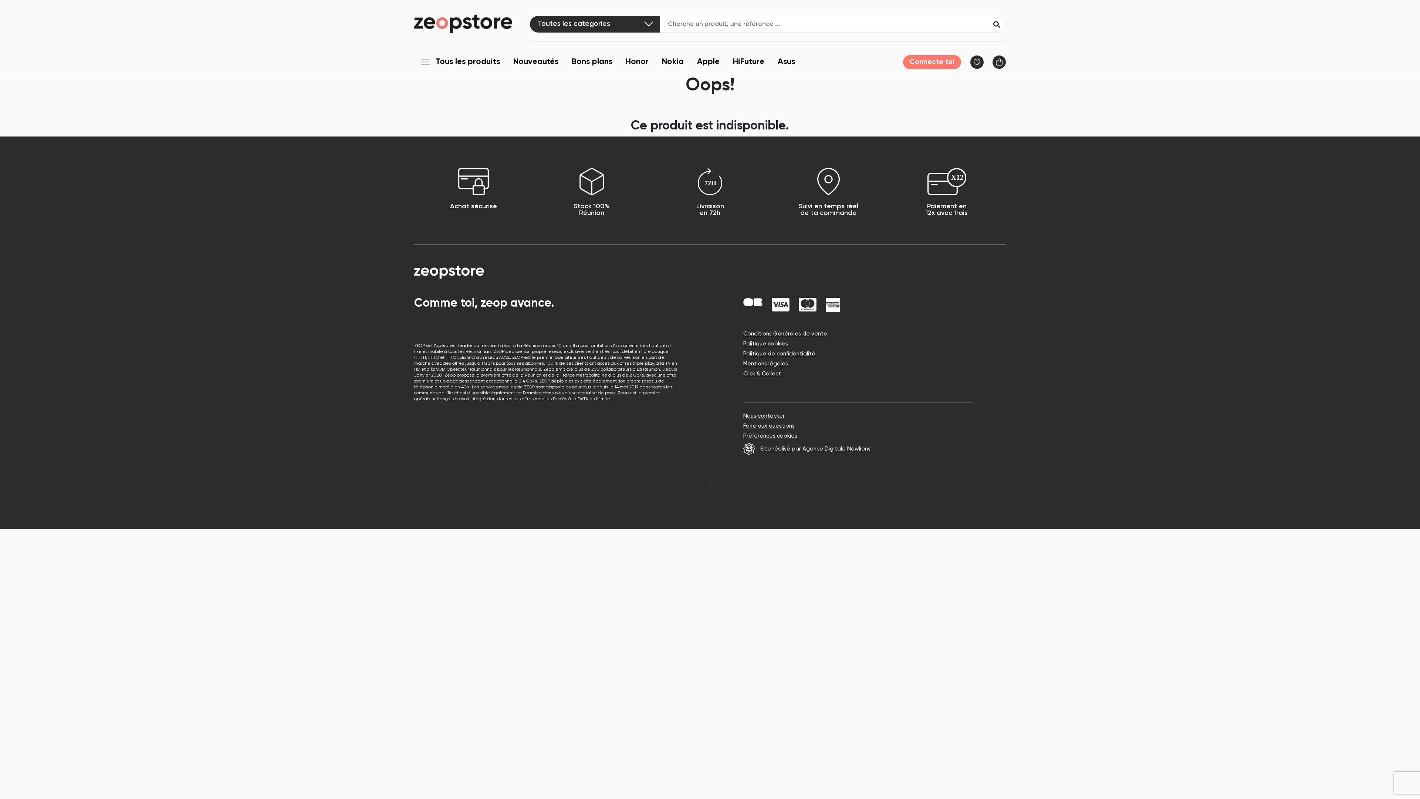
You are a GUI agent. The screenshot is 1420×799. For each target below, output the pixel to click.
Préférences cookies (770, 436)
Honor (637, 62)
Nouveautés (535, 62)
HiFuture (748, 62)
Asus (786, 62)
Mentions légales (765, 364)
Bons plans (592, 62)
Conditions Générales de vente (785, 334)
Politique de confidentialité (779, 354)
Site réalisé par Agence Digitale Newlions (814, 449)
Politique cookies (765, 344)
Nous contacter (764, 416)
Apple (708, 62)
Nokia (673, 62)
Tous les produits (468, 62)
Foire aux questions (769, 426)
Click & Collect (762, 374)
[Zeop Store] (472, 23)
